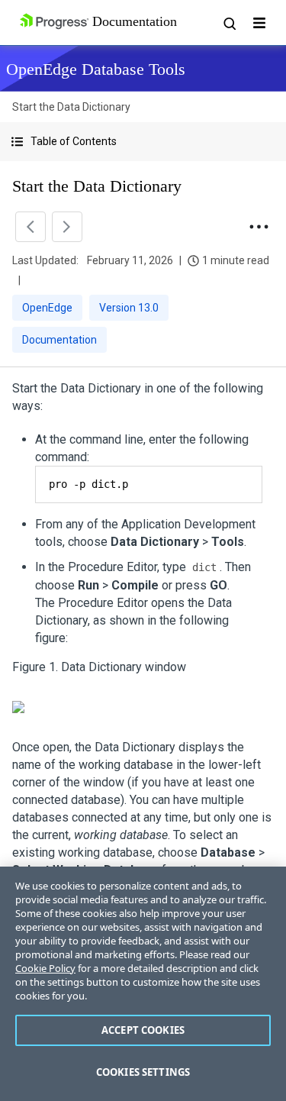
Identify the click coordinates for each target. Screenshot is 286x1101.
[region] (143, 984)
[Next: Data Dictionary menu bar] (67, 227)
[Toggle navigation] (259, 23)
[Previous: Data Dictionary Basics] (30, 227)
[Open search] (228, 23)
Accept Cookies (143, 1030)
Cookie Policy (45, 968)
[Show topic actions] (258, 226)
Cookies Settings (143, 1072)
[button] (143, 141)
